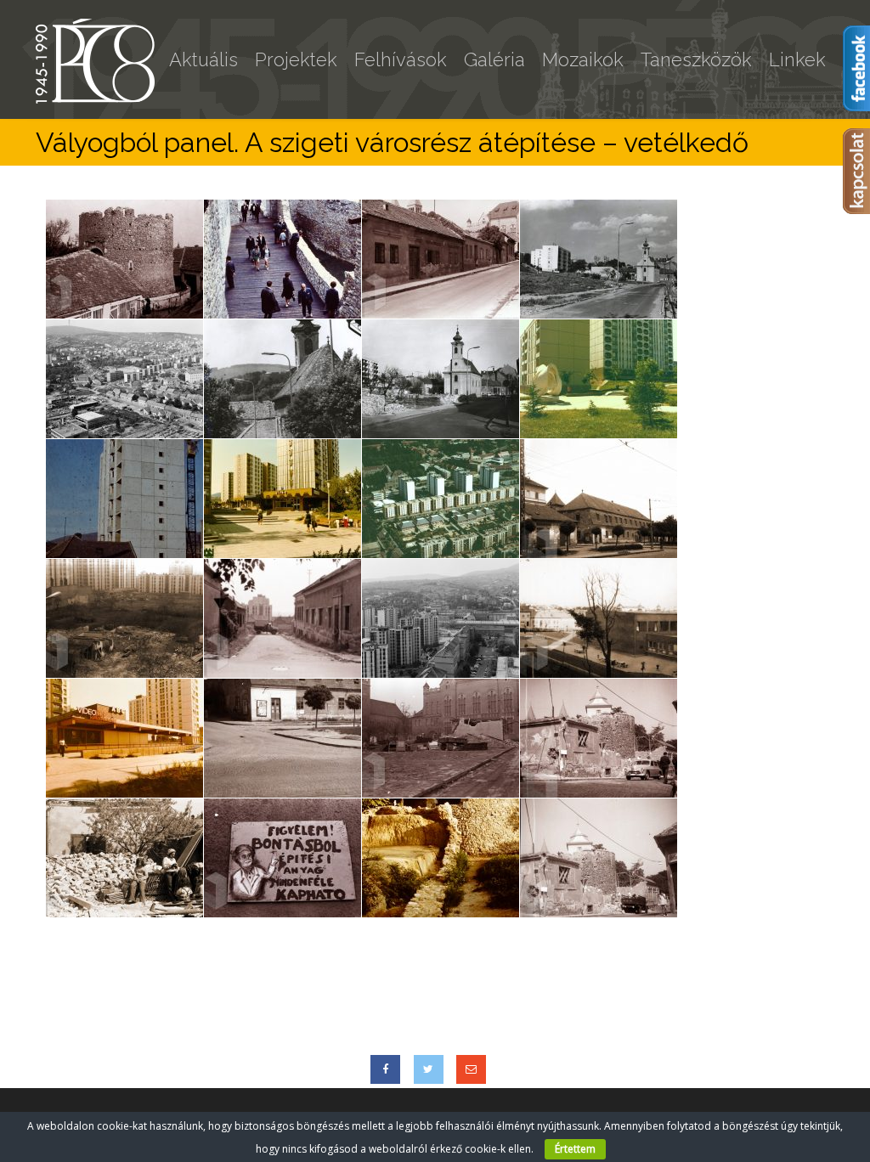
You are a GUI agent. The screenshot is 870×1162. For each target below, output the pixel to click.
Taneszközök (696, 59)
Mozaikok (583, 59)
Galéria (494, 59)
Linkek (797, 59)
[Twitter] (428, 1069)
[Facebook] (385, 1069)
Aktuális (203, 59)
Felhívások (400, 59)
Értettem (575, 1149)
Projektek (296, 59)
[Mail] (471, 1069)
